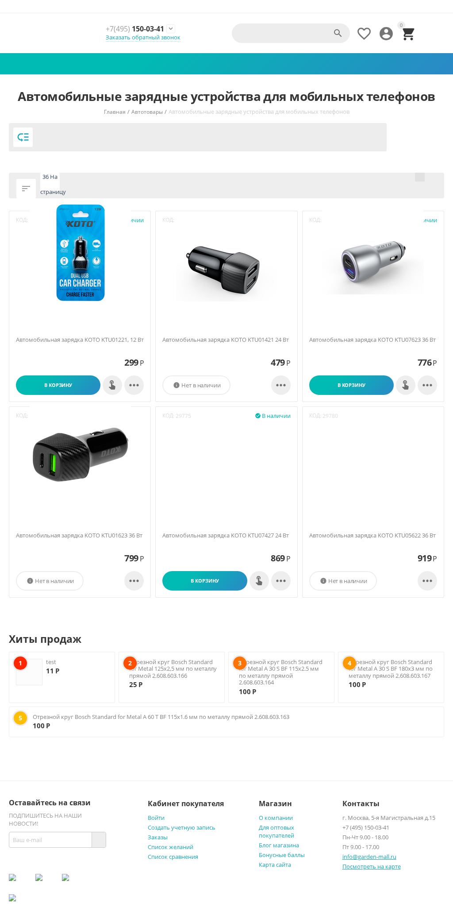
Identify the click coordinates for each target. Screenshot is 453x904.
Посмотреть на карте (371, 866)
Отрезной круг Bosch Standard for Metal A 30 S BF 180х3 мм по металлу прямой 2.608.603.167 (391, 669)
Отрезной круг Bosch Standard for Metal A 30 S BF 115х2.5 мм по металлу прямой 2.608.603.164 (280, 672)
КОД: (168, 415)
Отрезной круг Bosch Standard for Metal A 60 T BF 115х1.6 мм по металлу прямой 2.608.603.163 (161, 717)
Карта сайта (275, 865)
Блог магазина (279, 845)
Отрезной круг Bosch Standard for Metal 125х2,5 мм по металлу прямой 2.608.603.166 (173, 669)
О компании (276, 818)
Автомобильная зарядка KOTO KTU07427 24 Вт (225, 535)
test (51, 662)
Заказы (158, 837)
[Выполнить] (99, 839)
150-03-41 (135, 29)
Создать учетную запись (181, 827)
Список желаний (170, 847)
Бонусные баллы (282, 855)
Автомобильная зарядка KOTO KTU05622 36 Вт (372, 535)
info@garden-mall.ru (369, 857)
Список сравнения (173, 857)
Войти (156, 818)
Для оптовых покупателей (276, 831)
